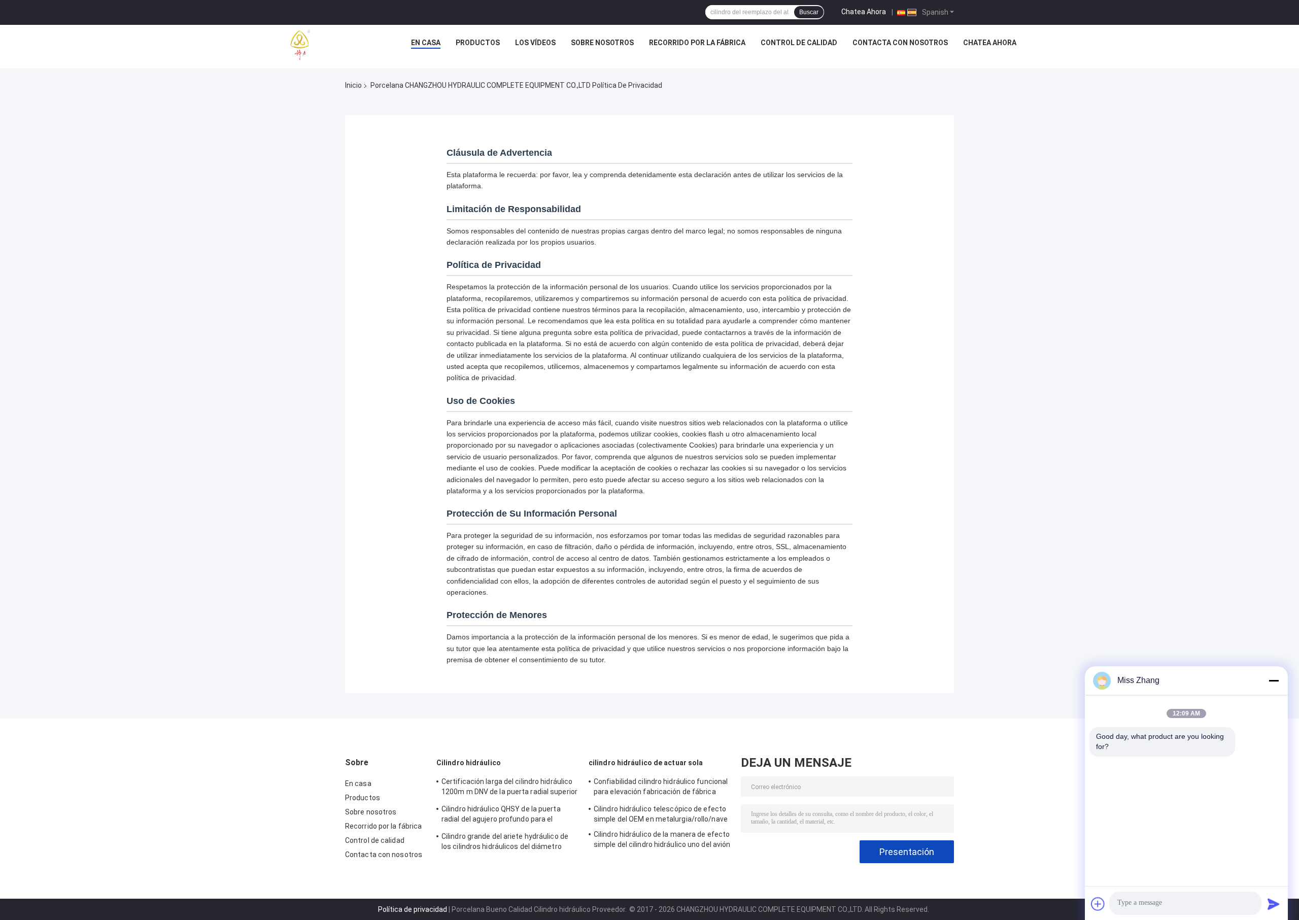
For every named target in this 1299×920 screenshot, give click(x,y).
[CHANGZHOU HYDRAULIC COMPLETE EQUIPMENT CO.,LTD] (323, 45)
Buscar (808, 12)
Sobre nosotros (602, 43)
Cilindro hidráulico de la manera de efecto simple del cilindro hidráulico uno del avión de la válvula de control (662, 840)
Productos (478, 43)
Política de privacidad (412, 909)
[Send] (1274, 904)
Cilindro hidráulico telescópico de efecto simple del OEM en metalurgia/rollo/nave (661, 814)
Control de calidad (799, 43)
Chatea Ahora (863, 12)
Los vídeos (535, 43)
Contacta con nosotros (900, 43)
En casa (425, 43)
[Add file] (1098, 904)
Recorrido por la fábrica (697, 43)
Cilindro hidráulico (468, 763)
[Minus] (1274, 680)
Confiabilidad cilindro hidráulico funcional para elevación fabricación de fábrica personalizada (661, 788)
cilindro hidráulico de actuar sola (646, 763)
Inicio (353, 85)
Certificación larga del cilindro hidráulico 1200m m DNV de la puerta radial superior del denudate (509, 788)
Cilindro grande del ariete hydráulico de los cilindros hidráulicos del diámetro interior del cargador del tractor (504, 843)
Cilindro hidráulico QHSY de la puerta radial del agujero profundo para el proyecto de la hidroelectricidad (501, 815)
